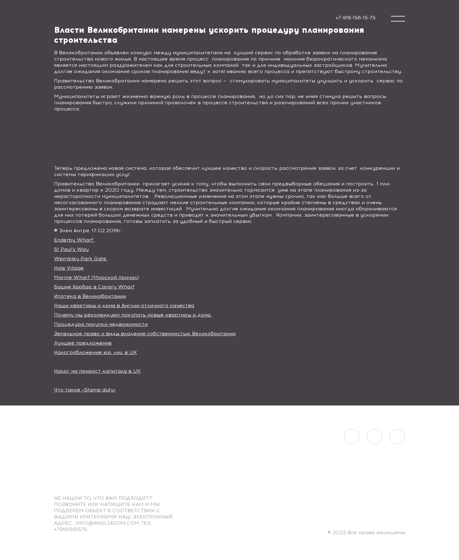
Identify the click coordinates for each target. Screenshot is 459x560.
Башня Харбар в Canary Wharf (94, 287)
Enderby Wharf (74, 240)
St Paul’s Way (71, 249)
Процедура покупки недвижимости (101, 324)
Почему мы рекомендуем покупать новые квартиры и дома (133, 315)
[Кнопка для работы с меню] (398, 19)
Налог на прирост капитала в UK (97, 371)
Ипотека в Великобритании (90, 296)
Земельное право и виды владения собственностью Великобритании (145, 333)
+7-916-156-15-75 (355, 18)
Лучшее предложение (83, 343)
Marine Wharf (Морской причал (95, 277)
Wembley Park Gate (81, 259)
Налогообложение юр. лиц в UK (95, 352)
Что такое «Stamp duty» (85, 390)
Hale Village (69, 268)
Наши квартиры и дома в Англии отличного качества (124, 305)
